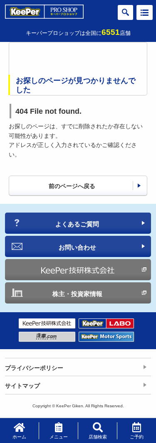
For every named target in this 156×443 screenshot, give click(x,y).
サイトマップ (22, 385)
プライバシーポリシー (34, 368)
